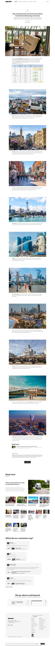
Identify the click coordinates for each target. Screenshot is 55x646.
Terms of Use (33, 629)
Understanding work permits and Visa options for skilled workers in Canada (44, 505)
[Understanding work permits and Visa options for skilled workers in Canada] (44, 500)
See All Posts (27, 462)
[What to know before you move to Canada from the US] (38, 487)
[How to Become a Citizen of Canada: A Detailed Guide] (11, 500)
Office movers (41, 625)
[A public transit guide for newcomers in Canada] (24, 512)
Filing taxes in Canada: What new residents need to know (23, 530)
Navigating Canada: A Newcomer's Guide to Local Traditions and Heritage (30, 517)
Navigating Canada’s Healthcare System (45, 516)
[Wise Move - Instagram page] (11, 625)
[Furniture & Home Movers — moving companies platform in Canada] (9, 1)
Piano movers (41, 623)
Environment (30, 1)
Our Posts (32, 622)
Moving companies (42, 619)
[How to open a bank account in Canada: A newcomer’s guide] (16, 525)
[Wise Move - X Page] (9, 625)
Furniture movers (41, 620)
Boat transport (41, 629)
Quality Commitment (34, 624)
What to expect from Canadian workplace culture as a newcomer (16, 516)
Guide (27, 9)
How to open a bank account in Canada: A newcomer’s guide (16, 530)
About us (35, 1)
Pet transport (41, 624)
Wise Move (20, 58)
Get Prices (16, 1)
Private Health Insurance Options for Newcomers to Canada (9, 530)
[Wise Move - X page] (27, 22)
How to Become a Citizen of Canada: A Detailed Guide (10, 505)
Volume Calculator (34, 625)
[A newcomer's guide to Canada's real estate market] (22, 500)
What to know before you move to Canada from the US (15, 483)
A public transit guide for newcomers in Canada (23, 516)
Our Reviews (33, 620)
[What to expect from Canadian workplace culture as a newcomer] (16, 512)
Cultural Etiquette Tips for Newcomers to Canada (39, 516)
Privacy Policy (37, 643)
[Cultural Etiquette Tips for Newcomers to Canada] (39, 512)
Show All (7, 476)
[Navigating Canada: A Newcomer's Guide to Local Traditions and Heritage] (31, 512)
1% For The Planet (33, 623)
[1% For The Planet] (35, 635)
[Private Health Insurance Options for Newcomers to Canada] (9, 525)
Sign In (48, 1)
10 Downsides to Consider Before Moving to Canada (9, 516)
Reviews (25, 1)
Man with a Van (41, 622)
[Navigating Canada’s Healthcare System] (46, 512)
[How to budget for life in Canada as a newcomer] (33, 500)
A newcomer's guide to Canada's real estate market (21, 505)
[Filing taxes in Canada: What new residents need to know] (24, 525)
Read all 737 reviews (9, 586)
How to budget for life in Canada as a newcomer (32, 505)
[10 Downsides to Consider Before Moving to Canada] (9, 512)
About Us (32, 619)
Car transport (41, 628)
